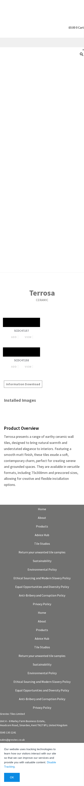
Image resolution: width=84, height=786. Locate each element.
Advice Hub (42, 535)
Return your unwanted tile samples (42, 552)
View (28, 337)
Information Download (23, 384)
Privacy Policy (42, 604)
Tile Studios (42, 544)
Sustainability (72, 141)
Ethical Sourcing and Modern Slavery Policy (42, 578)
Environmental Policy (42, 569)
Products (75, 78)
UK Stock (75, 153)
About (42, 518)
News (78, 166)
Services (76, 128)
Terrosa (42, 293)
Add (14, 337)
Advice (77, 115)
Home (42, 509)
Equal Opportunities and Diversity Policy (42, 587)
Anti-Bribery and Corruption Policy (42, 595)
